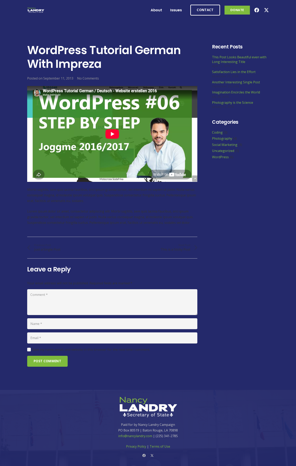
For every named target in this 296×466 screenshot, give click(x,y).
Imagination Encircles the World (236, 92)
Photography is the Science (232, 103)
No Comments (88, 78)
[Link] (36, 10)
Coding (217, 132)
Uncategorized (223, 151)
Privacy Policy (136, 446)
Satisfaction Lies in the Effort (234, 72)
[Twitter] (266, 10)
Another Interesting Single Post (236, 82)
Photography (222, 138)
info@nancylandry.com (135, 436)
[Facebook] (256, 10)
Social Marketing (224, 145)
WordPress (220, 157)
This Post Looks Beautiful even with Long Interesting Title (239, 59)
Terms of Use (160, 446)
